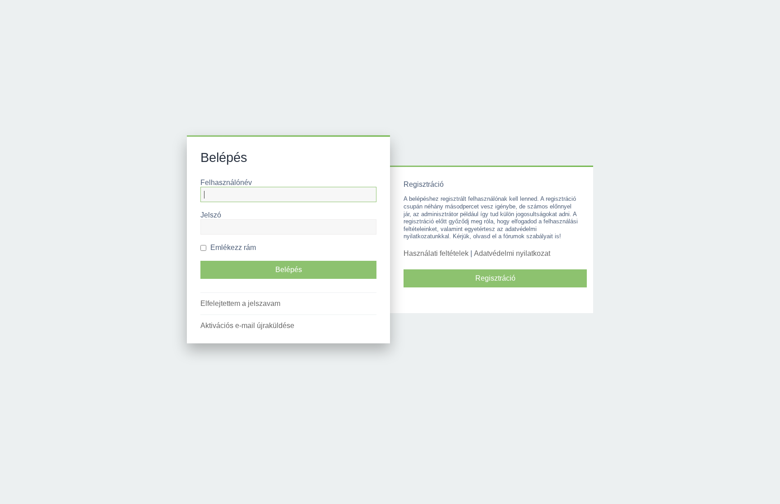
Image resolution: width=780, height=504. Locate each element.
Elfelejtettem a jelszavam (240, 303)
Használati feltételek (436, 253)
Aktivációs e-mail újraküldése (247, 325)
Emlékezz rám (232, 247)
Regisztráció (495, 278)
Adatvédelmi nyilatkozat (512, 253)
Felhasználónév (226, 182)
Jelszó (210, 215)
